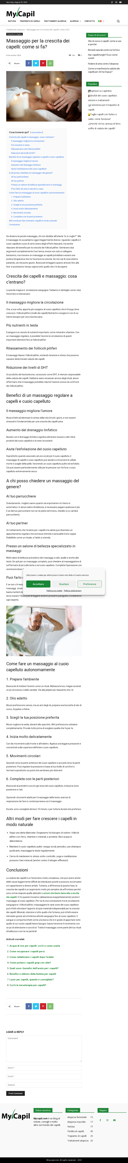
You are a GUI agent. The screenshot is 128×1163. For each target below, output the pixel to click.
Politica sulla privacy (72, 591)
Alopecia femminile (77, 1117)
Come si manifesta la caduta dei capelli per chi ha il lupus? (104, 70)
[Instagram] (116, 2)
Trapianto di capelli (76, 1135)
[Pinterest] (43, 63)
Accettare (38, 584)
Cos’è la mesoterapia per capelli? (28, 985)
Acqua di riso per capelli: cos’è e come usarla (35, 945)
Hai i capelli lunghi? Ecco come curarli (103, 56)
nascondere (36, 132)
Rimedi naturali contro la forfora (104, 50)
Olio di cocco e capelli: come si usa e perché (104, 43)
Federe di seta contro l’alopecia (103, 63)
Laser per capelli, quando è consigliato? (32, 979)
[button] (118, 21)
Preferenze (89, 584)
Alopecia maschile (76, 1121)
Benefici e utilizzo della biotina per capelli (33, 974)
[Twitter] (36, 63)
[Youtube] (120, 2)
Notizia (71, 1126)
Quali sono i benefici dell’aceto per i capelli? (34, 968)
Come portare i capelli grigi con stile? (30, 962)
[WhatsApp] (50, 63)
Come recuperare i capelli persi (27, 951)
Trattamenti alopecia (15, 29)
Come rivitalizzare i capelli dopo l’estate (32, 957)
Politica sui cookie (54, 591)
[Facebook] (112, 2)
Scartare (64, 584)
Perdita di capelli (75, 1131)
